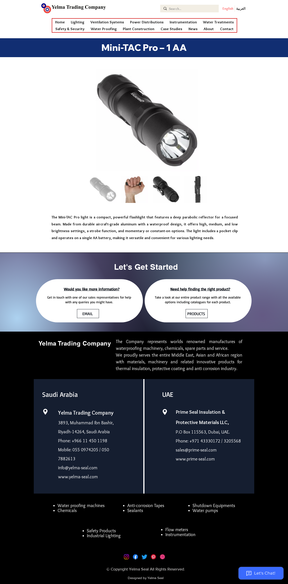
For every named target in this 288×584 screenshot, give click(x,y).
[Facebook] (135, 556)
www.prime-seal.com (195, 459)
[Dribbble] (162, 556)
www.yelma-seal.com (78, 476)
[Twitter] (144, 556)
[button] (104, 28)
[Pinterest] (153, 556)
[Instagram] (126, 556)
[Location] (45, 411)
